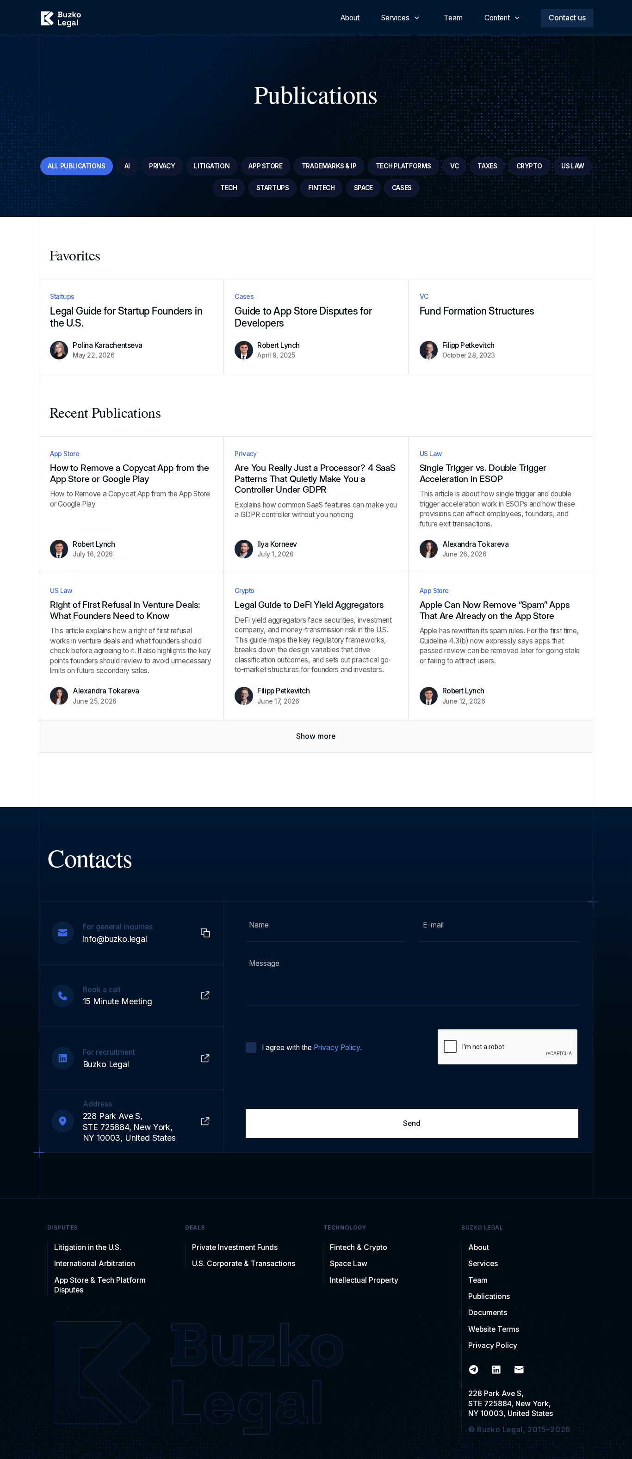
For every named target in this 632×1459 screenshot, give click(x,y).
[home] (61, 18)
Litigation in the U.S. (87, 1247)
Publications (489, 1296)
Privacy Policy (492, 1345)
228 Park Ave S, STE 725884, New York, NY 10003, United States (510, 1403)
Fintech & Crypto (358, 1247)
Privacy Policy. (338, 1047)
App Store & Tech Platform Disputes (100, 1285)
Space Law (348, 1263)
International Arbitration (94, 1263)
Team (478, 1280)
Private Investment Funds (235, 1247)
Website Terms (493, 1329)
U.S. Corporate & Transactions (243, 1263)
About (478, 1247)
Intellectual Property (364, 1280)
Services (483, 1263)
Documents (487, 1312)
